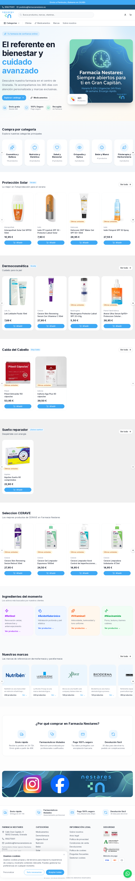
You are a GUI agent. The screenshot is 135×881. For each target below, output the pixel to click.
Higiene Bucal (42, 839)
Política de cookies (78, 850)
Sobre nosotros (69, 23)
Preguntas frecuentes (79, 854)
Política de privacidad (79, 839)
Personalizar (8, 872)
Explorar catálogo (12, 98)
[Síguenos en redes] (67, 784)
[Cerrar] (64, 854)
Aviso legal (74, 835)
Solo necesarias (34, 872)
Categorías (12, 23)
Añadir (19, 242)
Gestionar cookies (77, 858)
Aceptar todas (55, 872)
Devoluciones (76, 847)
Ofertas (28, 23)
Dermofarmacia (42, 835)
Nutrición (40, 843)
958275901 (10, 839)
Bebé (38, 847)
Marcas (56, 23)
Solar (38, 850)
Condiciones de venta (79, 843)
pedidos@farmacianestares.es (18, 843)
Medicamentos (43, 23)
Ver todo (124, 184)
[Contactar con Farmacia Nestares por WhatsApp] (127, 873)
